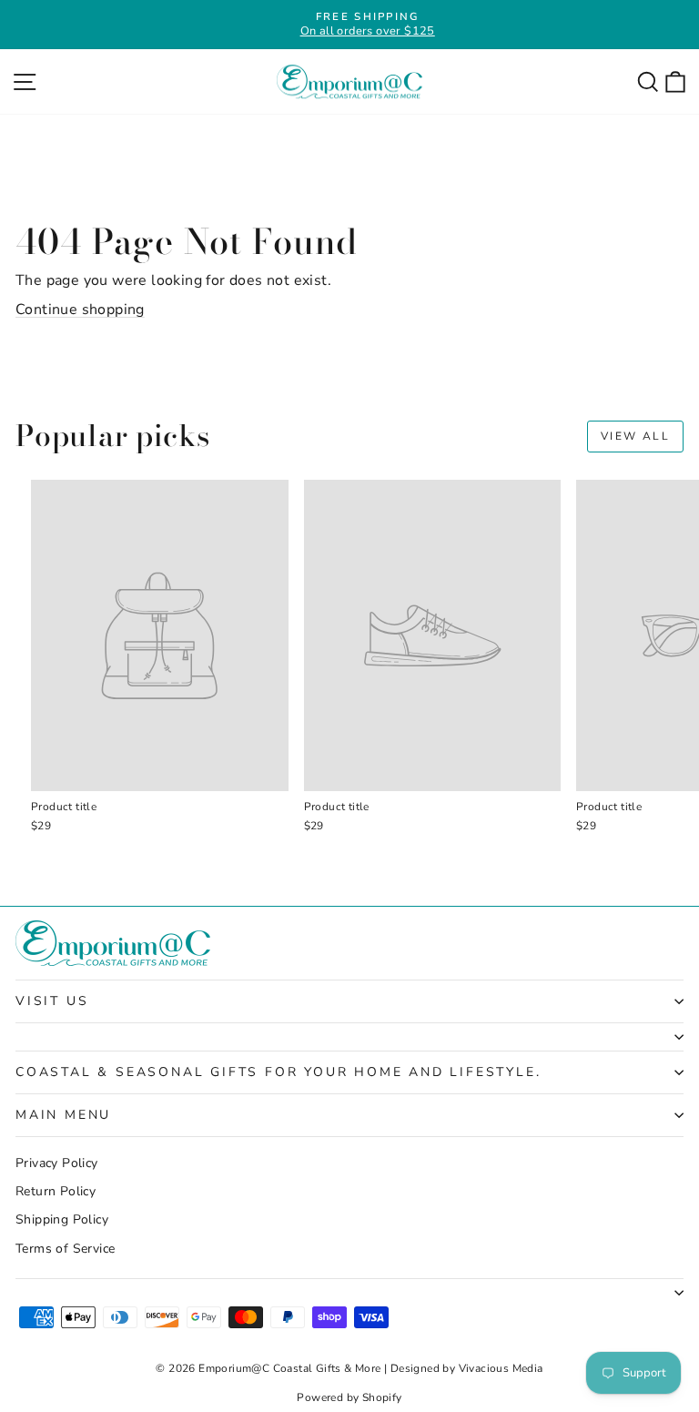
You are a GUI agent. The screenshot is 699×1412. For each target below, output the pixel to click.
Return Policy (55, 1191)
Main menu (63, 1114)
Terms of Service (65, 1248)
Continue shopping (80, 310)
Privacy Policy (56, 1163)
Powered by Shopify (349, 1397)
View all (635, 436)
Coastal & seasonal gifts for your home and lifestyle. (278, 1072)
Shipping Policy (61, 1219)
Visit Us (51, 1001)
